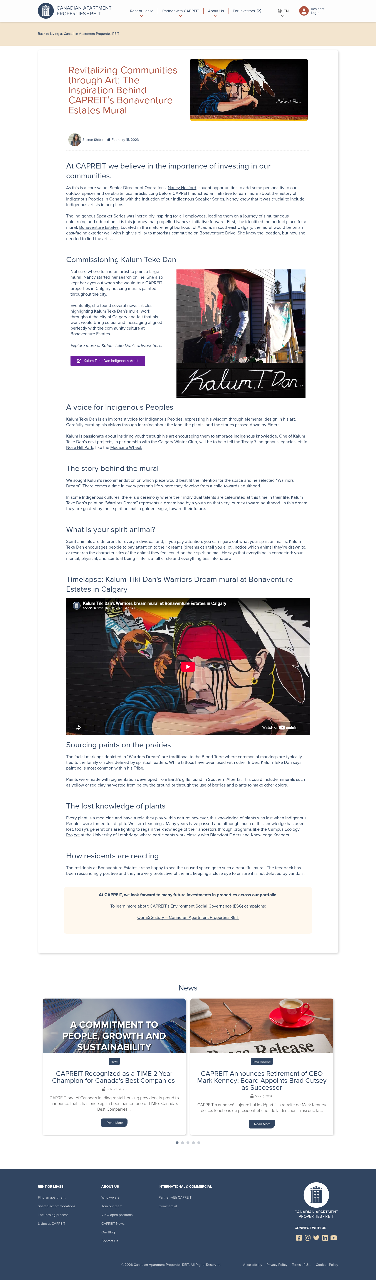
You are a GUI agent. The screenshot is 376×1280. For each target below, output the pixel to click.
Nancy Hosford (182, 187)
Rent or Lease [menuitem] (50, 1186)
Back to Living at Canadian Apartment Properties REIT (78, 34)
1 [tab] (177, 1143)
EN (286, 11)
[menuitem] (142, 11)
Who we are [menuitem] (110, 1197)
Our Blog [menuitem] (108, 1232)
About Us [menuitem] (110, 1186)
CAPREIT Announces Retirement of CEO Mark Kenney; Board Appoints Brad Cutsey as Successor (262, 1080)
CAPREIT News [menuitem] (112, 1223)
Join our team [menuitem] (111, 1206)
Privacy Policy (277, 1264)
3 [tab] (188, 1143)
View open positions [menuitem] (117, 1214)
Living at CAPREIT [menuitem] (51, 1223)
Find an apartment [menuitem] (51, 1197)
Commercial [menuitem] (168, 1206)
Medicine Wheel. (126, 447)
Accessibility (252, 1264)
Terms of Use (301, 1264)
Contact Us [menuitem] (109, 1240)
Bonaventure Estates (99, 227)
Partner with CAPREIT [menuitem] (175, 1197)
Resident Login (317, 10)
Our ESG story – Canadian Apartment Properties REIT (188, 917)
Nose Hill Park (79, 447)
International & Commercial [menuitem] (185, 1186)
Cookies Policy (327, 1264)
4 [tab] (193, 1143)
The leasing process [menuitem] (53, 1214)
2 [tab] (182, 1143)
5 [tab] (199, 1143)
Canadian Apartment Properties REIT (76, 11)
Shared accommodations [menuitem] (56, 1206)
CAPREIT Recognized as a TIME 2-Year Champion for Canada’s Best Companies (114, 1077)
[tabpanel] (114, 1066)
